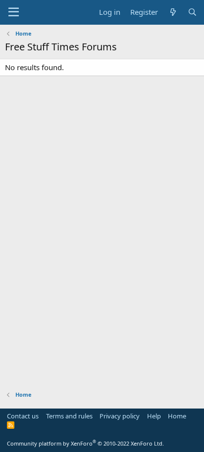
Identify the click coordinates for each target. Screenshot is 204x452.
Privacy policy (120, 415)
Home (177, 415)
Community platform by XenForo (85, 443)
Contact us (23, 415)
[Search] (192, 12)
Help (154, 415)
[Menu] (13, 12)
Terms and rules (69, 415)
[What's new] (172, 12)
